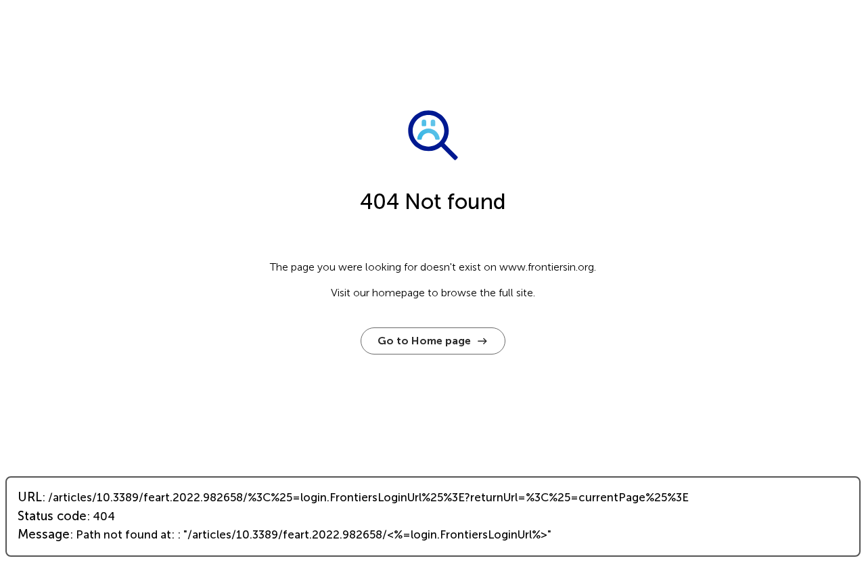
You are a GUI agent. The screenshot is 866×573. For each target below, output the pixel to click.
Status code (52, 516)
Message (44, 534)
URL (30, 497)
